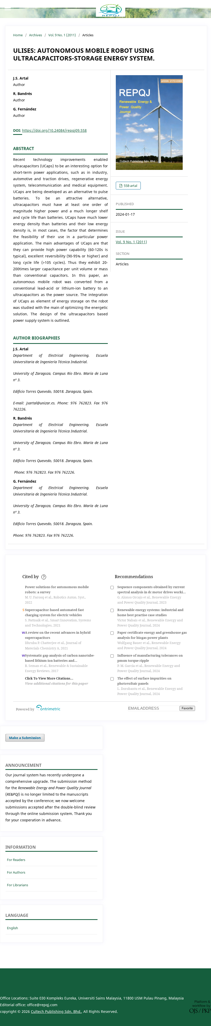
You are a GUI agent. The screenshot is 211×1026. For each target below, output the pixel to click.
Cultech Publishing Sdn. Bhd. (56, 1011)
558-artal (130, 185)
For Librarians (17, 885)
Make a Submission (25, 737)
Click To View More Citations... (49, 678)
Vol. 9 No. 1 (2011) (62, 35)
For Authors (16, 872)
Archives (35, 35)
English (12, 928)
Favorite (187, 708)
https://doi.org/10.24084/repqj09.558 (54, 130)
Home (18, 35)
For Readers (16, 859)
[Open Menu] (8, 8)
